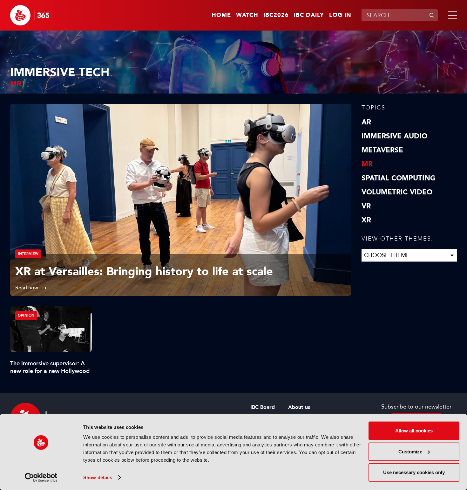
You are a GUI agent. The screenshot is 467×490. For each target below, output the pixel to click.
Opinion (26, 315)
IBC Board (262, 407)
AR (366, 122)
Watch (247, 15)
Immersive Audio (394, 136)
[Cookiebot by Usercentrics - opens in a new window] (41, 477)
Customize (410, 451)
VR (366, 206)
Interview (28, 253)
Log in (340, 15)
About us (299, 407)
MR (367, 164)
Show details (97, 477)
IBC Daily (309, 15)
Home (221, 15)
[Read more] (180, 200)
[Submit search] (432, 15)
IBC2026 (276, 15)
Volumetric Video (397, 192)
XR (366, 220)
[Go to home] (29, 15)
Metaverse (382, 150)
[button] (451, 15)
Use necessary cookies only (414, 472)
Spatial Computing (399, 178)
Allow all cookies (414, 430)
